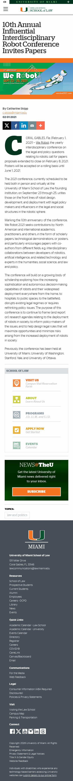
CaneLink (14, 652)
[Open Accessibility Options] (4, 2)
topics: (9, 509)
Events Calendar (18, 633)
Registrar (14, 641)
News (12, 608)
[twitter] (7, 125)
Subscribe (36, 491)
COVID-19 (14, 649)
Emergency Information (21, 750)
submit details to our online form (40, 775)
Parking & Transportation (23, 717)
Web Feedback (17, 677)
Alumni (13, 593)
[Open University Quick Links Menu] (68, 2)
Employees (15, 597)
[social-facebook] (12, 731)
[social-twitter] (19, 731)
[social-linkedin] (36, 731)
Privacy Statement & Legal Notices (27, 754)
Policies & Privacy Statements (25, 697)
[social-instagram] (30, 731)
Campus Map (16, 713)
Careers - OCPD (17, 600)
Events (13, 612)
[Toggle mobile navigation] (6, 9)
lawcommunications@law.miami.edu (29, 568)
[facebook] (15, 125)
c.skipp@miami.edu (15, 112)
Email (12, 660)
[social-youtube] (24, 731)
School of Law (17, 581)
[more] (40, 125)
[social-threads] (43, 731)
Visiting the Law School (22, 710)
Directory (14, 637)
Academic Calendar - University (26, 629)
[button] (65, 770)
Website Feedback (18, 761)
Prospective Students (21, 585)
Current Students (18, 589)
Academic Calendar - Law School (27, 625)
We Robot (42, 142)
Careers (13, 645)
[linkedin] (23, 125)
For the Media (17, 673)
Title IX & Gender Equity (21, 757)
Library (13, 604)
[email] (32, 125)
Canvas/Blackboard (20, 656)
